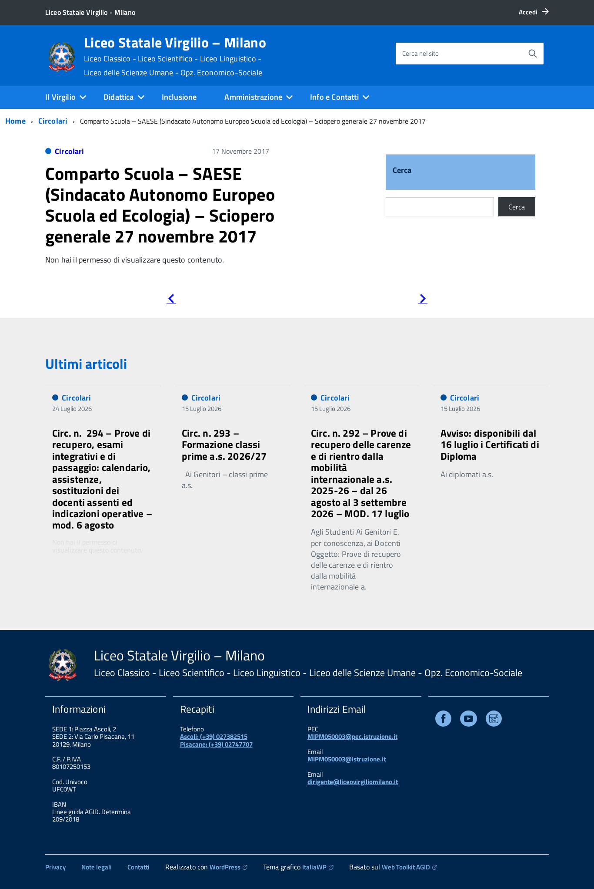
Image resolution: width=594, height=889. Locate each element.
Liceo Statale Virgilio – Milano (175, 56)
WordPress (225, 867)
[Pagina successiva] (422, 300)
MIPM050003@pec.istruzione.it (352, 736)
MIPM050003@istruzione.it (346, 759)
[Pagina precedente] (171, 300)
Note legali (96, 867)
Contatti (138, 867)
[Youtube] (468, 720)
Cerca (402, 171)
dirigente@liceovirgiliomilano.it (352, 782)
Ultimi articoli (86, 363)
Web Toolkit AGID (406, 867)
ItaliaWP (314, 867)
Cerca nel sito (420, 53)
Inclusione (179, 97)
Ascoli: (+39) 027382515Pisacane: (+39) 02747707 (216, 740)
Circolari (53, 121)
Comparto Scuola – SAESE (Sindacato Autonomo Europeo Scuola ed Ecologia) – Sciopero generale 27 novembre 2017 (160, 204)
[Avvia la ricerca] (533, 53)
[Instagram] (494, 720)
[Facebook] (443, 720)
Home (15, 121)
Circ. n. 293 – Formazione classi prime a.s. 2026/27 (224, 444)
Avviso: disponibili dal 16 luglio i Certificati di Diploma (489, 444)
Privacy (55, 867)
